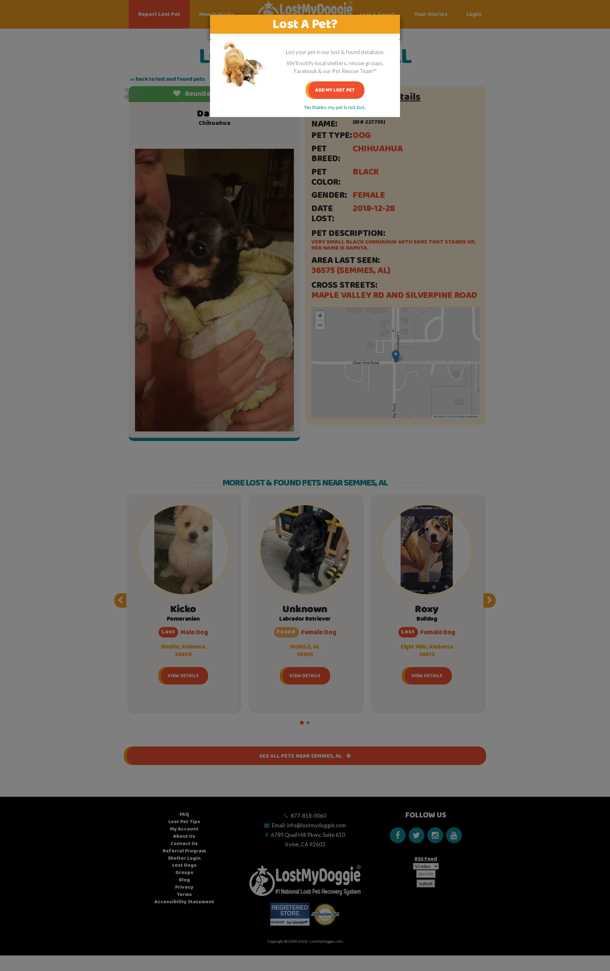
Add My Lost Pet (335, 90)
